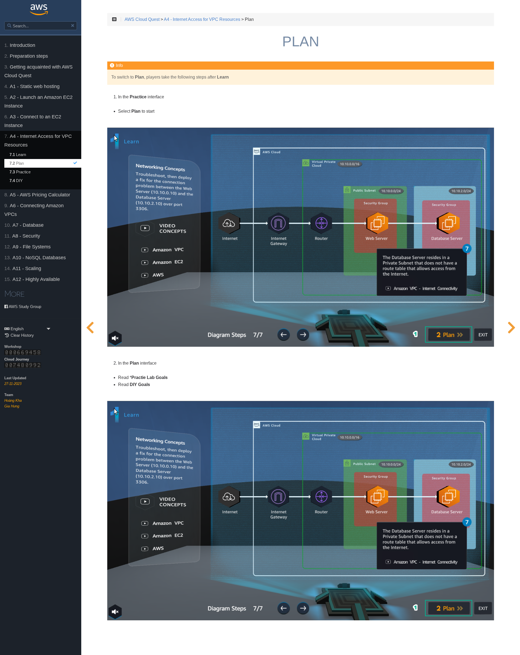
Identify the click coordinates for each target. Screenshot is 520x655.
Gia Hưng (11, 406)
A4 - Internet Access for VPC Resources (38, 141)
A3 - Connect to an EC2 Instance (32, 121)
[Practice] (511, 327)
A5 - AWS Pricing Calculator (37, 194)
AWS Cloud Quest (142, 19)
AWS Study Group (24, 306)
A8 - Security (22, 236)
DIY (16, 180)
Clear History (21, 335)
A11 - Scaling (22, 268)
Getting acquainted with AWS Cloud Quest (38, 71)
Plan (16, 163)
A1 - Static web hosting (32, 86)
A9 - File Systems (27, 246)
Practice (20, 172)
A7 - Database (24, 225)
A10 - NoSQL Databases (35, 257)
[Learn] (90, 327)
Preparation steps (26, 56)
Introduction (19, 45)
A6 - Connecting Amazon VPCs (34, 210)
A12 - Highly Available (32, 279)
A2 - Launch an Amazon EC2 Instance (38, 102)
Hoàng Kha (13, 400)
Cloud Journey (16, 359)
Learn (17, 154)
